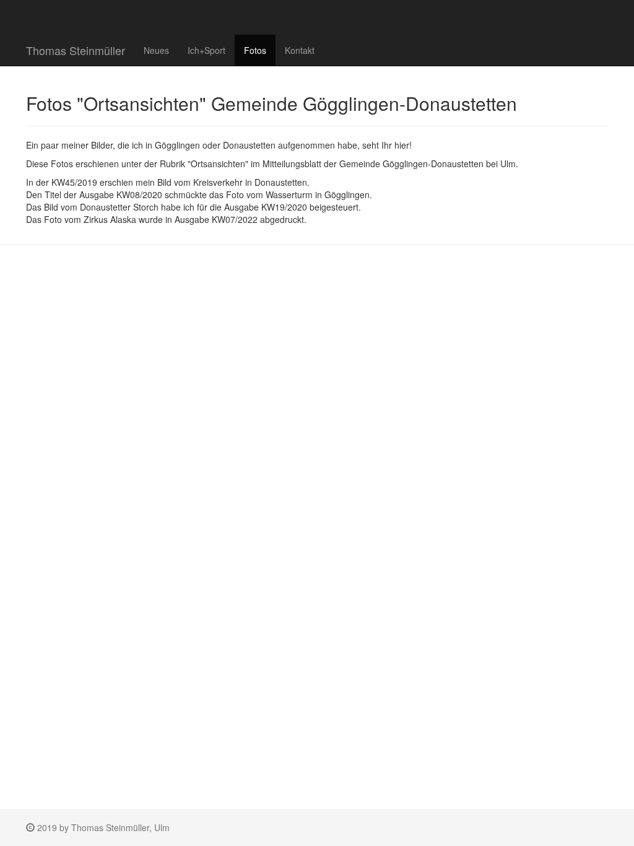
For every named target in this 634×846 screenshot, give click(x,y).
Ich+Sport (206, 50)
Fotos (255, 50)
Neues (156, 50)
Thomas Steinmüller (75, 50)
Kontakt (300, 50)
